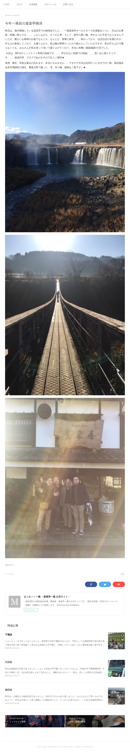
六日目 (8, 662)
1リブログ (9, 574)
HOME (6, 4)
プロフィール (50, 4)
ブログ (19, 4)
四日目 (8, 689)
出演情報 (33, 4)
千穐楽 (8, 634)
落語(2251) (9, 565)
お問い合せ (68, 4)
